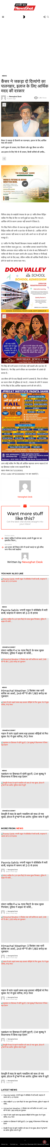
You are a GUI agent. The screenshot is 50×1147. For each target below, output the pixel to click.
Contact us (13, 1144)
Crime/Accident (8, 647)
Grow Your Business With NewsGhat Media (34, 1144)
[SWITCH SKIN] (24, 17)
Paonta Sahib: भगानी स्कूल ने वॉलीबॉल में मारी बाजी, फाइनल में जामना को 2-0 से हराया (24, 612)
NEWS (4, 607)
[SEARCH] (48, 17)
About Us (4, 1144)
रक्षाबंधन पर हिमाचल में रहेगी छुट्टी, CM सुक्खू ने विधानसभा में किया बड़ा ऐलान (23, 775)
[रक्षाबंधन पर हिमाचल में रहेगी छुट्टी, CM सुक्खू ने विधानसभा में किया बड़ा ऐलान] (25, 754)
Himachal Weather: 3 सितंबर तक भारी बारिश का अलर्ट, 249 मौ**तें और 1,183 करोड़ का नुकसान (24, 693)
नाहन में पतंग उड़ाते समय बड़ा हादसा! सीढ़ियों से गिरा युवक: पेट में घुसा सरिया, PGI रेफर (24, 735)
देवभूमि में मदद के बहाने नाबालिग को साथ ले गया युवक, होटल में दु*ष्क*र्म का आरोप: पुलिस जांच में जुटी (25, 815)
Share (4, 105)
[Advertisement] (25, 45)
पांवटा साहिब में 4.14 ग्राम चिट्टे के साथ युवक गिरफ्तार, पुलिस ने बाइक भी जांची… (22, 652)
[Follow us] (44, 17)
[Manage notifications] (44, 1142)
